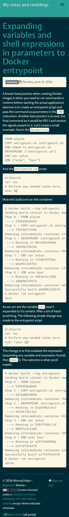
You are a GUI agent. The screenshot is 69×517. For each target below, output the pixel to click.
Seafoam (9, 485)
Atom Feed (14, 514)
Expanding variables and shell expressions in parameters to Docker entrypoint (34, 48)
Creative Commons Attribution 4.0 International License (19, 499)
